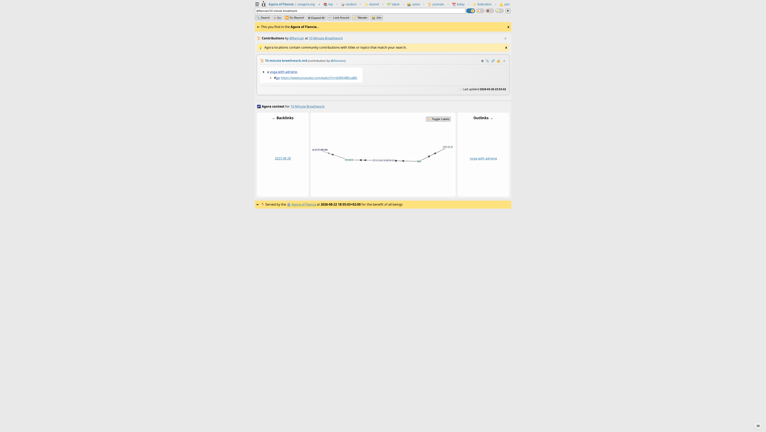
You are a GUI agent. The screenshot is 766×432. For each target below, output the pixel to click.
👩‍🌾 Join (376, 17)
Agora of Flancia (304, 204)
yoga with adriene (283, 72)
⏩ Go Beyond (294, 17)
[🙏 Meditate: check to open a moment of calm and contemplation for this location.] (499, 10)
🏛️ (289, 204)
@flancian (296, 38)
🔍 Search (263, 17)
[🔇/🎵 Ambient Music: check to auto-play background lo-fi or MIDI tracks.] (489, 10)
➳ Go (277, 17)
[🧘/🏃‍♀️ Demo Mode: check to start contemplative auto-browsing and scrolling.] (480, 10)
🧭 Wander (360, 17)
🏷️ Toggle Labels (438, 119)
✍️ (499, 61)
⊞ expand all (316, 17)
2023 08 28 (283, 158)
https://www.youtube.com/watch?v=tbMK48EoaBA (319, 78)
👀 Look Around (339, 17)
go (278, 78)
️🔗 (493, 61)
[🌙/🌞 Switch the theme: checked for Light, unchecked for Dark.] (470, 10)
